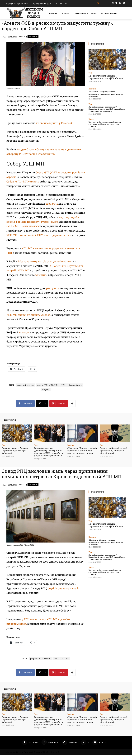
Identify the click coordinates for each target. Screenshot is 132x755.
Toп (90, 73)
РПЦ (63, 385)
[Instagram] (113, 3)
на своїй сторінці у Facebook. (54, 123)
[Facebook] (109, 3)
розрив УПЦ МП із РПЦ (47, 385)
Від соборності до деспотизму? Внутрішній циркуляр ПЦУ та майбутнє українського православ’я (107, 109)
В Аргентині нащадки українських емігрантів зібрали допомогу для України (105, 124)
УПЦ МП (45, 389)
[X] (120, 3)
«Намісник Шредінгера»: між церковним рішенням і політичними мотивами (106, 93)
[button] (98, 3)
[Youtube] (124, 3)
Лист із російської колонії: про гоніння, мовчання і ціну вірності (113, 451)
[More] (72, 403)
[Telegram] (116, 3)
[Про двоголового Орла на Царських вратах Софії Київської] (107, 59)
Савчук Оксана (75, 385)
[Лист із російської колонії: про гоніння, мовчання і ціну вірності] (115, 433)
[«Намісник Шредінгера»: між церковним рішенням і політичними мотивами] (82, 433)
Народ (91, 119)
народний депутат (25, 385)
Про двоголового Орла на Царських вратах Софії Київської (106, 77)
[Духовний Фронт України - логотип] (24, 13)
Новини (33, 37)
